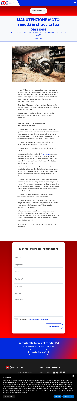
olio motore (46, 154)
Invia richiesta (54, 326)
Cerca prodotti (38, 11)
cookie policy (67, 384)
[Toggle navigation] (75, 3)
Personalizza (9, 397)
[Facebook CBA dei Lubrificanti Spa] (53, 372)
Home (36, 38)
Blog (41, 38)
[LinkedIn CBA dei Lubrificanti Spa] (60, 372)
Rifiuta (57, 397)
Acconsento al (34, 319)
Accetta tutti (68, 397)
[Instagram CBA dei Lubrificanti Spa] (64, 372)
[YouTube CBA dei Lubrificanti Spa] (57, 372)
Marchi (47, 372)
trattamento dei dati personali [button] (38, 319)
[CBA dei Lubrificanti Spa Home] (7, 3)
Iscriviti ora (37, 352)
